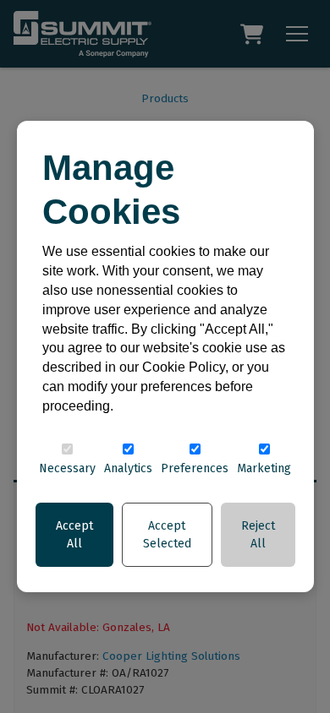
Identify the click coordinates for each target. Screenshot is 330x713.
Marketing (264, 468)
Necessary (67, 468)
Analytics (128, 468)
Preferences (194, 468)
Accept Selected (167, 535)
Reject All (258, 535)
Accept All (74, 535)
